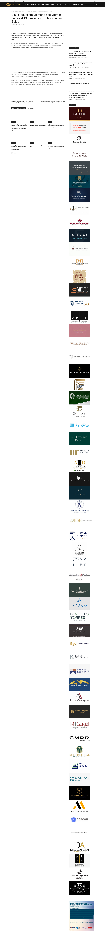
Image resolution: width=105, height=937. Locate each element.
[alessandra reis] (79, 350)
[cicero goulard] (79, 418)
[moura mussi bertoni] (79, 772)
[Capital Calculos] (79, 485)
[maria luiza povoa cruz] (79, 867)
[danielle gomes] (79, 894)
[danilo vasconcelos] (79, 664)
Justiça (33, 4)
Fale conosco (45, 1)
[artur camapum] (79, 704)
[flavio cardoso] (79, 391)
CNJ (82, 4)
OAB (52, 4)
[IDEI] (81, 528)
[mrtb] (79, 323)
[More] (37, 27)
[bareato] (79, 718)
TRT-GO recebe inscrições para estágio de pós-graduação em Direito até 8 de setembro (80, 63)
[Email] (27, 27)
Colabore (39, 1)
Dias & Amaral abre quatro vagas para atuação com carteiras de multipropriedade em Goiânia (80, 53)
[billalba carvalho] (79, 377)
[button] (97, 4)
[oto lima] (79, 499)
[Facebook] (92, 1)
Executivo (59, 4)
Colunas (26, 4)
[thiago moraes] (79, 363)
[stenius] (79, 242)
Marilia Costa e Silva (73, 57)
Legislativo (67, 4)
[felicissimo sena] (79, 255)
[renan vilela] (79, 840)
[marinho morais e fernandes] (79, 269)
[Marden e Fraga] (79, 228)
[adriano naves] (79, 512)
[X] (97, 1)
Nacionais (76, 4)
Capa (23, 1)
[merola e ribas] (79, 458)
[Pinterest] (20, 27)
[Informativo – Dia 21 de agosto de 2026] (38, 138)
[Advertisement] (38, 61)
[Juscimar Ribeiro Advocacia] (79, 542)
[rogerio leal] (79, 758)
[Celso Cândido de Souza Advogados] (79, 282)
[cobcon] (79, 826)
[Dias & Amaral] (79, 853)
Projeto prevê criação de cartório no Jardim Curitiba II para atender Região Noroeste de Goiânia (56, 146)
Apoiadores (34, 1)
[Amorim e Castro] (79, 582)
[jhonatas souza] (79, 215)
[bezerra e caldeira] (79, 201)
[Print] (30, 27)
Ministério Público (43, 4)
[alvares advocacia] (79, 296)
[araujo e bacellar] (79, 472)
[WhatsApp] (23, 27)
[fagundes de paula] (79, 188)
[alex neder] (79, 404)
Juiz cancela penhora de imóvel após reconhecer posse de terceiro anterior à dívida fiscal (38, 125)
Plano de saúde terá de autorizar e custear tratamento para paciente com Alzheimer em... (80, 85)
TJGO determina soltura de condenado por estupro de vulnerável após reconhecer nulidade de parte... (80, 95)
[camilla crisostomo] (79, 336)
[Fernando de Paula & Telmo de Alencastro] (79, 174)
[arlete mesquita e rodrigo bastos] (79, 133)
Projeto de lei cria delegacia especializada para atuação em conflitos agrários (53, 102)
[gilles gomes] (79, 445)
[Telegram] (34, 27)
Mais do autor (30, 108)
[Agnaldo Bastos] (79, 799)
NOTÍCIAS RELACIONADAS (18, 108)
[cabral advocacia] (79, 785)
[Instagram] (95, 1)
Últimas (50, 1)
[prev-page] (12, 153)
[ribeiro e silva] (79, 650)
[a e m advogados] (79, 812)
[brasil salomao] (79, 431)
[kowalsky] (79, 555)
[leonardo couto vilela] (79, 880)
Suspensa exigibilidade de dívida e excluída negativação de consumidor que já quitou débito (23, 102)
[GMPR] (79, 745)
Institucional (28, 1)
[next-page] (15, 153)
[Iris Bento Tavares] (79, 637)
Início (12, 11)
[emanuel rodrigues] (79, 677)
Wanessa (70, 78)
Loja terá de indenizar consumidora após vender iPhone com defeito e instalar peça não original (56, 125)
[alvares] (79, 609)
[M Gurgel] (79, 731)
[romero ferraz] (79, 596)
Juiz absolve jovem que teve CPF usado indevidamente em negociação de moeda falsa (81, 74)
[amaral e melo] (79, 309)
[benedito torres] (79, 623)
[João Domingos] (79, 120)
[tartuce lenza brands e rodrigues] (79, 569)
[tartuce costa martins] (79, 160)
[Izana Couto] (79, 147)
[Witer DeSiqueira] (79, 691)
